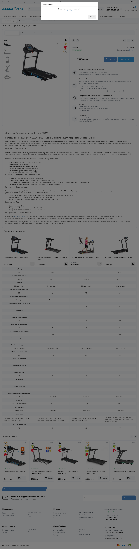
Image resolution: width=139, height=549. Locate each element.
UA (68, 11)
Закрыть (92, 17)
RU (71, 11)
